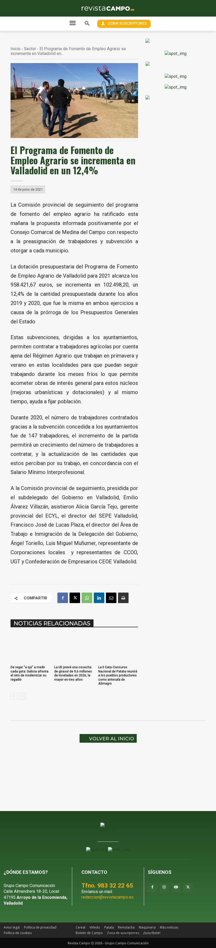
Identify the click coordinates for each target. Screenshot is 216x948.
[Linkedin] (99, 598)
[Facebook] (62, 598)
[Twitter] (188, 887)
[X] (75, 598)
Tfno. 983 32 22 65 (107, 885)
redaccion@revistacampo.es (107, 897)
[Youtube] (176, 887)
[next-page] (22, 696)
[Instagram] (164, 887)
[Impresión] (123, 598)
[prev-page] (14, 696)
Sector (30, 48)
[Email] (111, 598)
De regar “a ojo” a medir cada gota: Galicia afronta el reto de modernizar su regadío (29, 673)
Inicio (16, 48)
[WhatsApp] (87, 598)
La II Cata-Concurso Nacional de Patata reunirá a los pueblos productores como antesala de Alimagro (117, 675)
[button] (87, 23)
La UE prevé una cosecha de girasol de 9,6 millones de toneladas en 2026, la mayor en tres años (73, 673)
